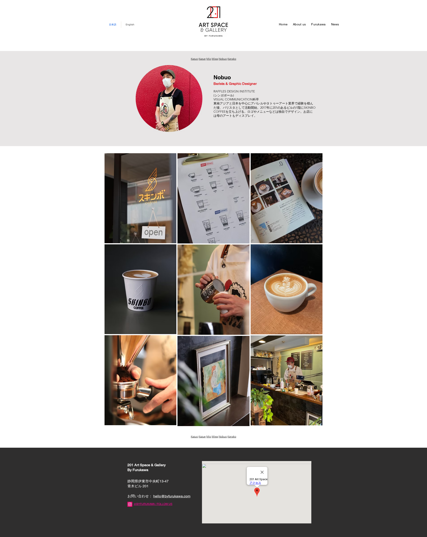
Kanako (232, 58)
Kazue (202, 58)
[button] (318, 24)
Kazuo (194, 58)
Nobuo (223, 58)
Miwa (215, 58)
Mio (208, 58)
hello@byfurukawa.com (171, 496)
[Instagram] (129, 504)
